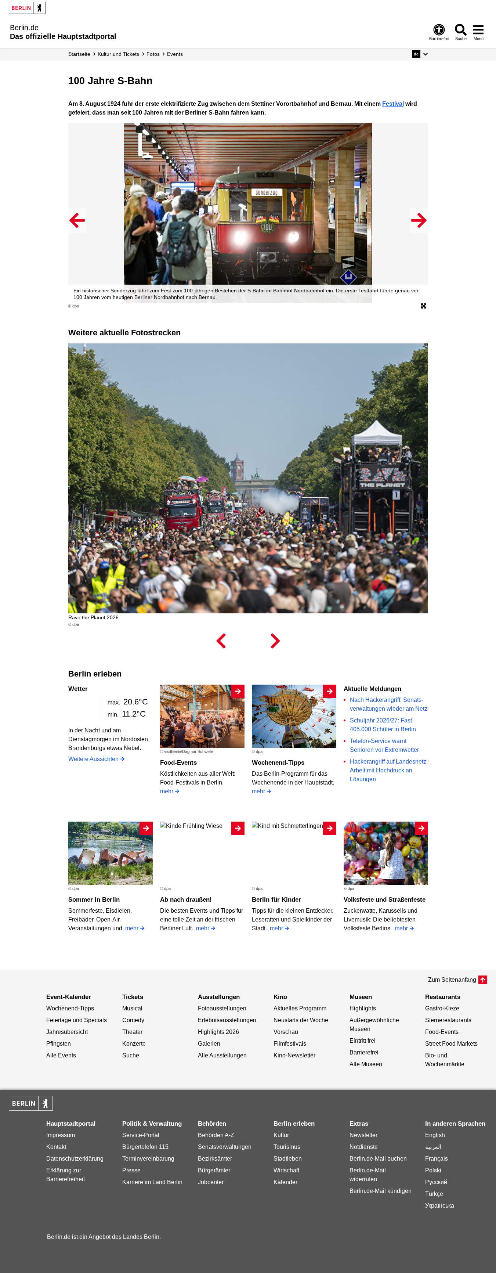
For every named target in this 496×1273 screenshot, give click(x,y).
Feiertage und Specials (76, 1020)
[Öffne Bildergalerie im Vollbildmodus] (424, 306)
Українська (439, 1205)
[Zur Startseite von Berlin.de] (31, 1109)
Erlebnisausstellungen (227, 1020)
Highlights (363, 1008)
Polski (433, 1170)
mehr (166, 791)
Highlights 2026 (218, 1032)
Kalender (285, 1182)
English (435, 1135)
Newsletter (363, 1135)
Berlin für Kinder (276, 899)
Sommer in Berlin (94, 899)
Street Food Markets (451, 1044)
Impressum (60, 1135)
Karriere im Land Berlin (152, 1182)
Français (436, 1158)
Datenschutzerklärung (75, 1158)
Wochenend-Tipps (278, 762)
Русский (436, 1182)
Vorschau (286, 1032)
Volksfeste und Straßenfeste (385, 899)
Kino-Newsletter (294, 1055)
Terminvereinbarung (148, 1158)
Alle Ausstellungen (222, 1055)
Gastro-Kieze (442, 1008)
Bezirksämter (215, 1158)
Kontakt (56, 1147)
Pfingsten (58, 1044)
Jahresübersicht (67, 1032)
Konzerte (134, 1044)
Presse (131, 1170)
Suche (130, 1055)
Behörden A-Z (216, 1135)
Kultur (281, 1135)
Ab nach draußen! (186, 899)
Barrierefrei (364, 1052)
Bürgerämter (214, 1170)
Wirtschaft (286, 1170)
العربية (433, 1147)
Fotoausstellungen (222, 1008)
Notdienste (364, 1147)
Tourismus (287, 1147)
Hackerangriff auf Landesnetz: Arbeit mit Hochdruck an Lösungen (389, 770)
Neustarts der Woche (301, 1020)
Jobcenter (211, 1182)
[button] (420, 54)
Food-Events (178, 762)
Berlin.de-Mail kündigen (381, 1191)
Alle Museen (366, 1064)
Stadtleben (288, 1158)
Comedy (133, 1020)
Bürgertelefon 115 (145, 1147)
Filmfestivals (290, 1044)
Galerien (209, 1044)
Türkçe (434, 1194)
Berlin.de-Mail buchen (378, 1158)
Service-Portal (140, 1135)
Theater (132, 1032)
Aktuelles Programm (300, 1008)
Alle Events (61, 1055)
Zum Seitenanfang (452, 980)
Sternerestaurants (448, 1020)
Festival (393, 104)
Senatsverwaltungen (224, 1147)
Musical (132, 1008)
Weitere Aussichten (93, 759)
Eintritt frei (363, 1041)
